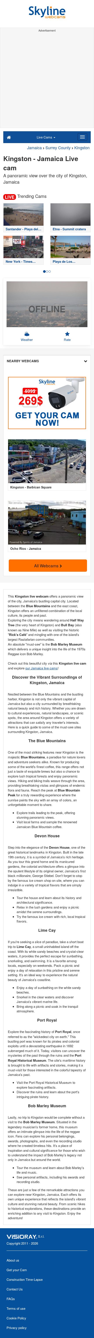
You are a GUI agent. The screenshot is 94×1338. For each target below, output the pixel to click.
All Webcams (47, 565)
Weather (27, 339)
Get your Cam (17, 1269)
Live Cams (45, 137)
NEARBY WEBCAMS (23, 360)
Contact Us (15, 1289)
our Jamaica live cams (41, 668)
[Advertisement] (47, 81)
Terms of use (16, 1308)
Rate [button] (67, 339)
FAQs (11, 1298)
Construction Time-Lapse (25, 1279)
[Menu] (82, 137)
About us (13, 1260)
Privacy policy (17, 1327)
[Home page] (8, 136)
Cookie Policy (16, 1318)
